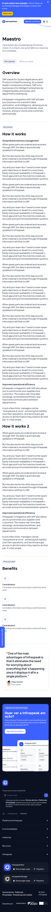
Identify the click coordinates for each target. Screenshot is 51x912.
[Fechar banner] (48, 2)
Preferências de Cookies (22, 895)
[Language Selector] (44, 21)
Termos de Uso (31, 800)
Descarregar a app (23, 869)
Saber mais (7, 13)
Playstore (40, 869)
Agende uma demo (32, 21)
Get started (9, 61)
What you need (26, 61)
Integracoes (12, 814)
